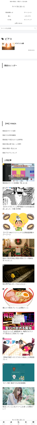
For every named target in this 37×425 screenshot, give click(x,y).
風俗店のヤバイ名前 (9, 131)
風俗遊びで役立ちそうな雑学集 (13, 139)
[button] (35, 28)
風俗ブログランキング (10, 153)
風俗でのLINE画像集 (9, 135)
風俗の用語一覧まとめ (10, 148)
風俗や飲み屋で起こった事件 (12, 144)
